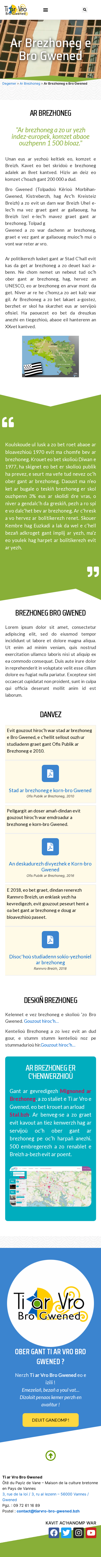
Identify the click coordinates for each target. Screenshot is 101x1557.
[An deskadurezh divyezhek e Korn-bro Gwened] (50, 846)
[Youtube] (91, 1533)
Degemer (9, 83)
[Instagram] (78, 1533)
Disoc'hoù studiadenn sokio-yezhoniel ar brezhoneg (50, 959)
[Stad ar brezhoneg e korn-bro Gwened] (50, 773)
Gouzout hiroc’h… (41, 1021)
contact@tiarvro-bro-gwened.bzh (48, 1511)
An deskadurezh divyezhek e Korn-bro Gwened (50, 866)
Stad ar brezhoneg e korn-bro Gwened (50, 790)
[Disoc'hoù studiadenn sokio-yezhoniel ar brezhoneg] (50, 939)
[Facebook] (54, 1533)
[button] (46, 10)
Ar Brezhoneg (30, 83)
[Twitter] (66, 1533)
